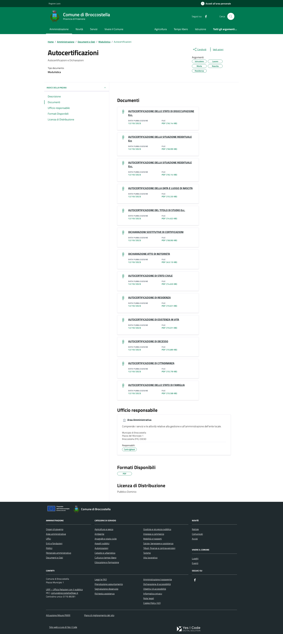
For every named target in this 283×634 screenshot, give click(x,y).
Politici (49, 548)
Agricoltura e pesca (104, 529)
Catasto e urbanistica (105, 553)
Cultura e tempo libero (105, 557)
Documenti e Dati (54, 557)
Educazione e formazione (107, 562)
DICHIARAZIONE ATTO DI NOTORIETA (149, 254)
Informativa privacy (152, 593)
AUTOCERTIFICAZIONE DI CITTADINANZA (151, 363)
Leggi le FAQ (101, 579)
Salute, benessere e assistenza (158, 543)
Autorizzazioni (101, 548)
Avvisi (195, 538)
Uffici (48, 538)
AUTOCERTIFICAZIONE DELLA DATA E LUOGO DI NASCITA (160, 188)
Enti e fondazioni (54, 543)
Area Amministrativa (139, 420)
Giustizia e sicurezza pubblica (157, 529)
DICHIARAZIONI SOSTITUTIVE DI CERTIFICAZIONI (156, 232)
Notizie (195, 529)
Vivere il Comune (114, 29)
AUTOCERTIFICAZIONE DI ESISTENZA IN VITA (153, 320)
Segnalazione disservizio (106, 589)
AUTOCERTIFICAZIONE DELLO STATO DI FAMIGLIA (156, 385)
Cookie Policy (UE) (152, 603)
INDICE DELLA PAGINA (56, 87)
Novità (79, 29)
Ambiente (99, 534)
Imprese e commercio (153, 534)
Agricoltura (160, 29)
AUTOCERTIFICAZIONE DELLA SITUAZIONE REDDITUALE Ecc (160, 139)
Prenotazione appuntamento (109, 584)
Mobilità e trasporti (152, 538)
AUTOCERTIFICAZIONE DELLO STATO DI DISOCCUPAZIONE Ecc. (161, 113)
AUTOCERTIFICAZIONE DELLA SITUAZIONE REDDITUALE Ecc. (160, 164)
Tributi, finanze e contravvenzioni (159, 548)
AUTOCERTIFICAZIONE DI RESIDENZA (149, 298)
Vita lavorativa (150, 557)
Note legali (148, 598)
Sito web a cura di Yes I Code (63, 627)
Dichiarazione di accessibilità (157, 584)
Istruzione (200, 29)
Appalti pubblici (102, 543)
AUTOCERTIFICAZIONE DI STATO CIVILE (150, 276)
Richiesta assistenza (105, 593)
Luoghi (195, 558)
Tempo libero (181, 29)
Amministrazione (59, 29)
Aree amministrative (56, 534)
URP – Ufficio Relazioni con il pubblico (64, 589)
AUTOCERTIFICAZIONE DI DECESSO (148, 341)
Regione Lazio (54, 3)
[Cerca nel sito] (230, 16)
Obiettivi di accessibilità (154, 589)
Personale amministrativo (58, 553)
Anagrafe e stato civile (106, 538)
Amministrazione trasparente (157, 579)
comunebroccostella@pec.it (64, 593)
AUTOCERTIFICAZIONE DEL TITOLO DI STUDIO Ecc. (156, 210)
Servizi (93, 29)
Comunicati (197, 534)
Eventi (195, 563)
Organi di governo (54, 529)
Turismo (147, 553)
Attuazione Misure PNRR (58, 615)
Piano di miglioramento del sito (99, 615)
